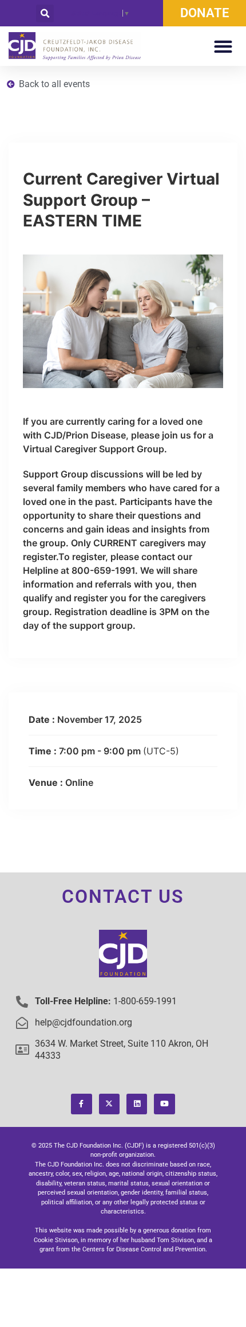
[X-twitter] (109, 1104)
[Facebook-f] (81, 1104)
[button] (45, 13)
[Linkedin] (136, 1104)
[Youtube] (164, 1104)
